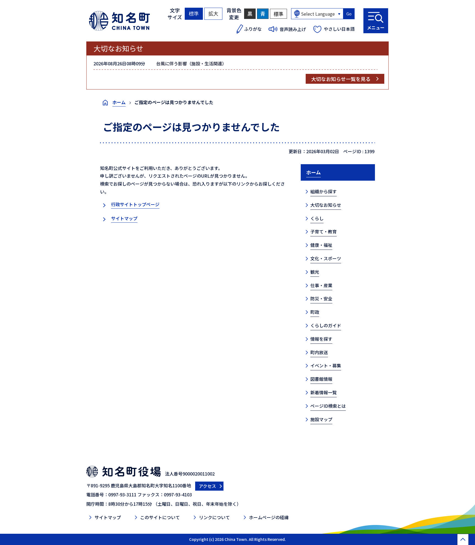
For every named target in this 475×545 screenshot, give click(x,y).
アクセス (207, 486)
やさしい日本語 (339, 29)
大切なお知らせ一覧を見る (341, 78)
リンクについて (214, 517)
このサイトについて (160, 517)
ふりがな (253, 29)
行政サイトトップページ (135, 204)
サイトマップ (124, 218)
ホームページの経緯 (269, 517)
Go (349, 13)
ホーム (119, 102)
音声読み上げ (293, 29)
